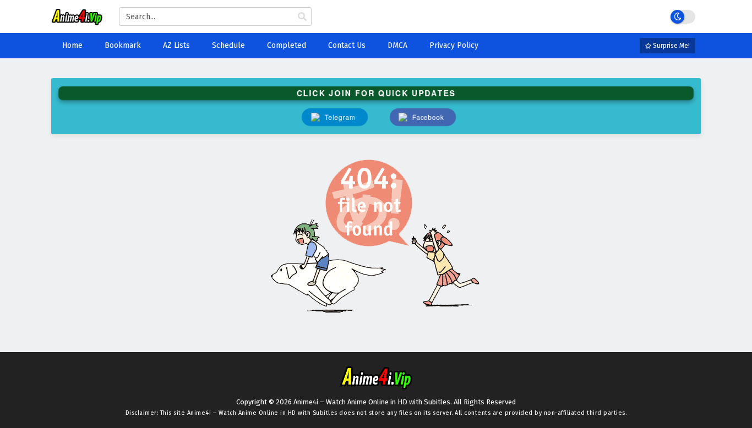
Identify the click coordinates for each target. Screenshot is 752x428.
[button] (423, 117)
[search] (302, 17)
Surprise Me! (670, 46)
